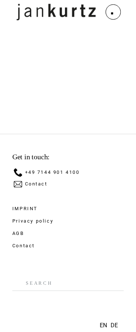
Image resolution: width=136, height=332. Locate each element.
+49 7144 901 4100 (52, 172)
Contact (36, 184)
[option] (114, 325)
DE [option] (114, 325)
